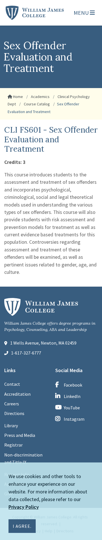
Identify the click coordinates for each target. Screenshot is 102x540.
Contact (12, 384)
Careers (11, 403)
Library (11, 425)
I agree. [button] (22, 526)
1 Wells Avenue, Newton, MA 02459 (43, 343)
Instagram (74, 419)
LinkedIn (72, 396)
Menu (82, 12)
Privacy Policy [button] (23, 507)
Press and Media (19, 435)
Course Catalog (36, 104)
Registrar (13, 445)
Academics (40, 96)
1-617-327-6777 (26, 353)
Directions (14, 413)
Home (17, 96)
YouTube (72, 407)
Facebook (73, 385)
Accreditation (17, 394)
